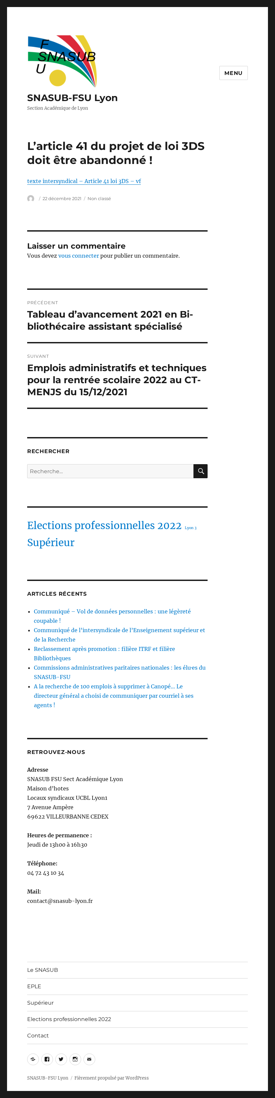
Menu (233, 73)
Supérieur (50, 542)
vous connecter (78, 255)
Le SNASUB (42, 970)
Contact (38, 1035)
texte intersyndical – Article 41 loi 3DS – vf (84, 181)
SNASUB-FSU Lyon (72, 97)
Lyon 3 (191, 528)
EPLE (34, 986)
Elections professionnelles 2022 (104, 525)
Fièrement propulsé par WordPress (111, 1078)
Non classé (99, 198)
